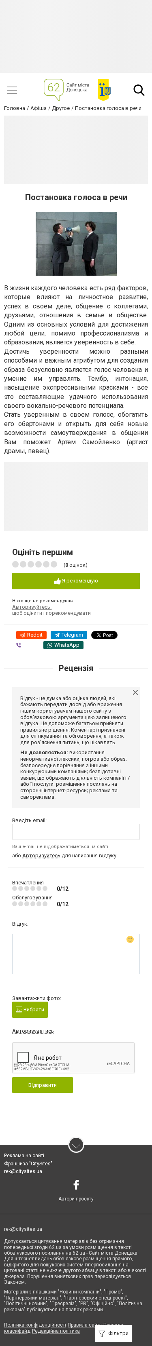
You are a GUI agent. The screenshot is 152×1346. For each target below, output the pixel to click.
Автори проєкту (76, 1199)
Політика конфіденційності (35, 1325)
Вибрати (33, 1009)
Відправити (42, 1085)
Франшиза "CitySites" (28, 1164)
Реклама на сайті (24, 1155)
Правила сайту (85, 1325)
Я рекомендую (79, 581)
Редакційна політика (56, 1331)
